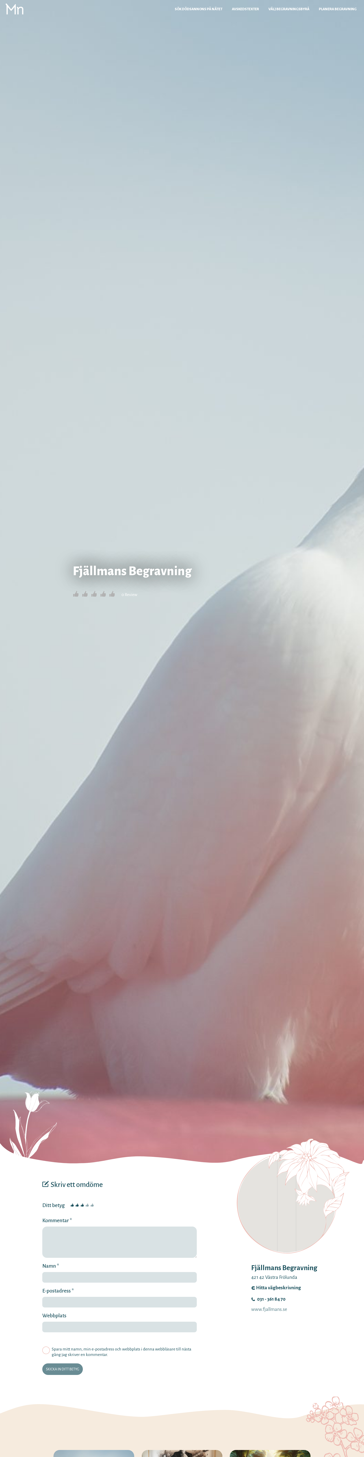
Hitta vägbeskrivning (278, 1287)
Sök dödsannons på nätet (198, 9)
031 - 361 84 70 (271, 1299)
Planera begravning (338, 9)
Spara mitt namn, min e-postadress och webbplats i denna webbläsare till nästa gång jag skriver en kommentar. (121, 1352)
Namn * (50, 1266)
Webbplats (54, 1315)
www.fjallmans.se (269, 1309)
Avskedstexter (245, 9)
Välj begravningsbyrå (288, 9)
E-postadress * (58, 1291)
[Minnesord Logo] (14, 8)
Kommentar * (57, 1220)
